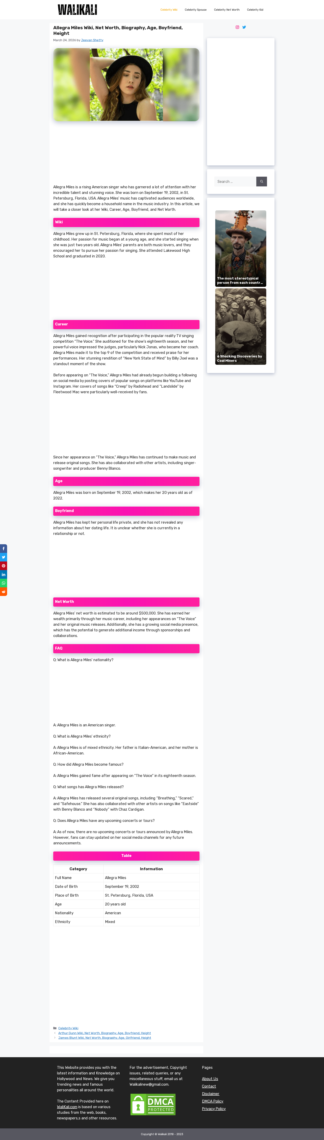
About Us (210, 1078)
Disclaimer (210, 1093)
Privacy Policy (214, 1108)
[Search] (261, 181)
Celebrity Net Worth (227, 9)
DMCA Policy (212, 1101)
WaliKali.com (67, 1107)
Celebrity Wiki (168, 9)
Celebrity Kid (255, 9)
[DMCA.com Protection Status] (153, 1115)
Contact (209, 1086)
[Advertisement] (126, 155)
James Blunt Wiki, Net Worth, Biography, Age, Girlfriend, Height (104, 1038)
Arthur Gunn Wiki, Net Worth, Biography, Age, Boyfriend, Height (104, 1033)
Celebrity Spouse (196, 9)
